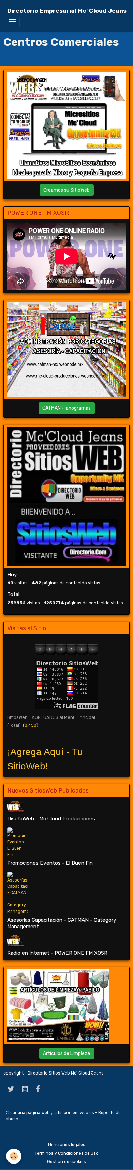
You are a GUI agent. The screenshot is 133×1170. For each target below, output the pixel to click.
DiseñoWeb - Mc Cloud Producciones (51, 819)
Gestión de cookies (66, 1161)
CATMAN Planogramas (66, 408)
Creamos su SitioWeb (66, 190)
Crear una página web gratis (34, 1112)
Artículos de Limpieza (66, 1053)
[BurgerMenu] (12, 22)
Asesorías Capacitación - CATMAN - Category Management (61, 923)
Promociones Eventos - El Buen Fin (50, 863)
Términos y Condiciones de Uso (67, 1153)
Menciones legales (66, 1144)
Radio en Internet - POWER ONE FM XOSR (57, 953)
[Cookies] (13, 1156)
